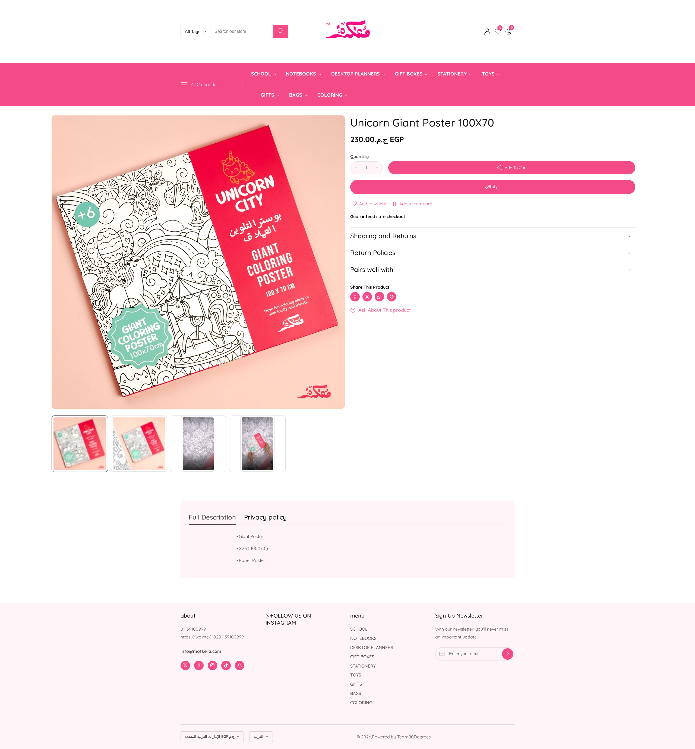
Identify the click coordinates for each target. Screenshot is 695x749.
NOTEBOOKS (301, 74)
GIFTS (267, 95)
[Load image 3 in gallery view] (198, 444)
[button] (492, 269)
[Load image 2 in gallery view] (139, 444)
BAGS (295, 95)
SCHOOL (261, 74)
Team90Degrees (414, 737)
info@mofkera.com (201, 651)
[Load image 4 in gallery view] (257, 444)
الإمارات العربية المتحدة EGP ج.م (210, 736)
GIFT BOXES (408, 74)
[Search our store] (280, 31)
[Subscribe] (507, 654)
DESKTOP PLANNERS (355, 74)
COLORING (330, 95)
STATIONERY (452, 74)
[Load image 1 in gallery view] (80, 444)
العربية (259, 736)
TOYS (488, 74)
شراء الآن (493, 186)
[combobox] (249, 31)
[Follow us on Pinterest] (391, 296)
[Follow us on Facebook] (355, 296)
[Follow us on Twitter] (367, 296)
